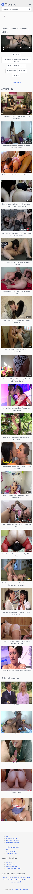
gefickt (17, 75)
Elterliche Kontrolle (11, 853)
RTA (7, 849)
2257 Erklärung (10, 851)
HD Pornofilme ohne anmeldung (20, 890)
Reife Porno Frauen (11, 867)
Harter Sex (19, 882)
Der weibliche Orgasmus (17, 66)
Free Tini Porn (10, 862)
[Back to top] (30, 890)
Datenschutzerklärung (12, 841)
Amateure (19, 880)
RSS (7, 836)
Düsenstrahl (12, 71)
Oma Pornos (11, 880)
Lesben (17, 54)
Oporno (10, 4)
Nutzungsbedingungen (12, 843)
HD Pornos (26, 880)
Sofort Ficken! (17, 82)
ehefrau (23, 71)
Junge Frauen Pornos (20, 878)
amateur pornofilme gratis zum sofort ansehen (17, 60)
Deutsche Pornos (8, 878)
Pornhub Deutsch (11, 864)
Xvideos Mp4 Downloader (13, 869)
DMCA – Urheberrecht (12, 847)
